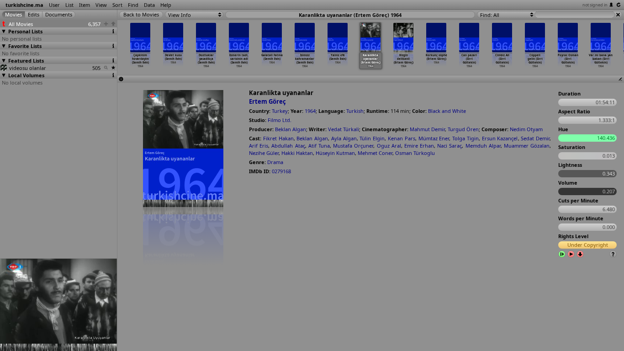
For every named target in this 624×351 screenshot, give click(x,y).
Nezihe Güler (264, 152)
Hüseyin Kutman (335, 152)
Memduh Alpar (483, 145)
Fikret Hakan (278, 138)
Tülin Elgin (372, 138)
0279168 (281, 171)
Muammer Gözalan (527, 145)
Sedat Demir (535, 138)
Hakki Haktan (297, 152)
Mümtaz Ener (433, 138)
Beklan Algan (290, 129)
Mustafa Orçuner (353, 145)
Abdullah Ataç (288, 145)
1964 (310, 110)
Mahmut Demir (427, 129)
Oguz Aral (389, 145)
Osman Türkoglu (415, 152)
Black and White (447, 110)
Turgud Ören (463, 129)
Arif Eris (258, 145)
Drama (275, 162)
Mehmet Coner (375, 152)
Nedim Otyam (526, 129)
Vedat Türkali (343, 129)
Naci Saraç (449, 145)
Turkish (355, 110)
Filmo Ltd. (279, 120)
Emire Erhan (419, 145)
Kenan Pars (401, 138)
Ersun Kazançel (500, 138)
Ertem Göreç (267, 101)
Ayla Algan (344, 138)
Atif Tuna (319, 145)
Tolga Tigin (465, 138)
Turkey (280, 110)
